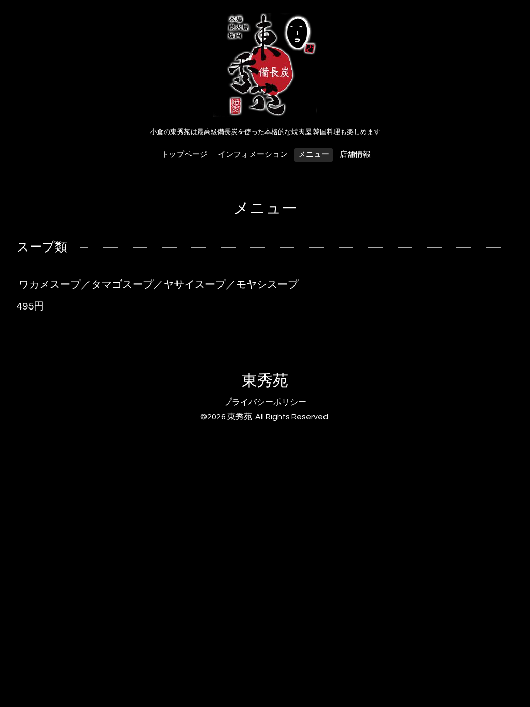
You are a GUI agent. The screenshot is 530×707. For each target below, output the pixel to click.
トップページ (184, 154)
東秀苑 (265, 381)
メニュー (313, 154)
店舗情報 (355, 154)
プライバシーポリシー (265, 402)
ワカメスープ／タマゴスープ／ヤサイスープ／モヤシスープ (158, 284)
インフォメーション (253, 154)
